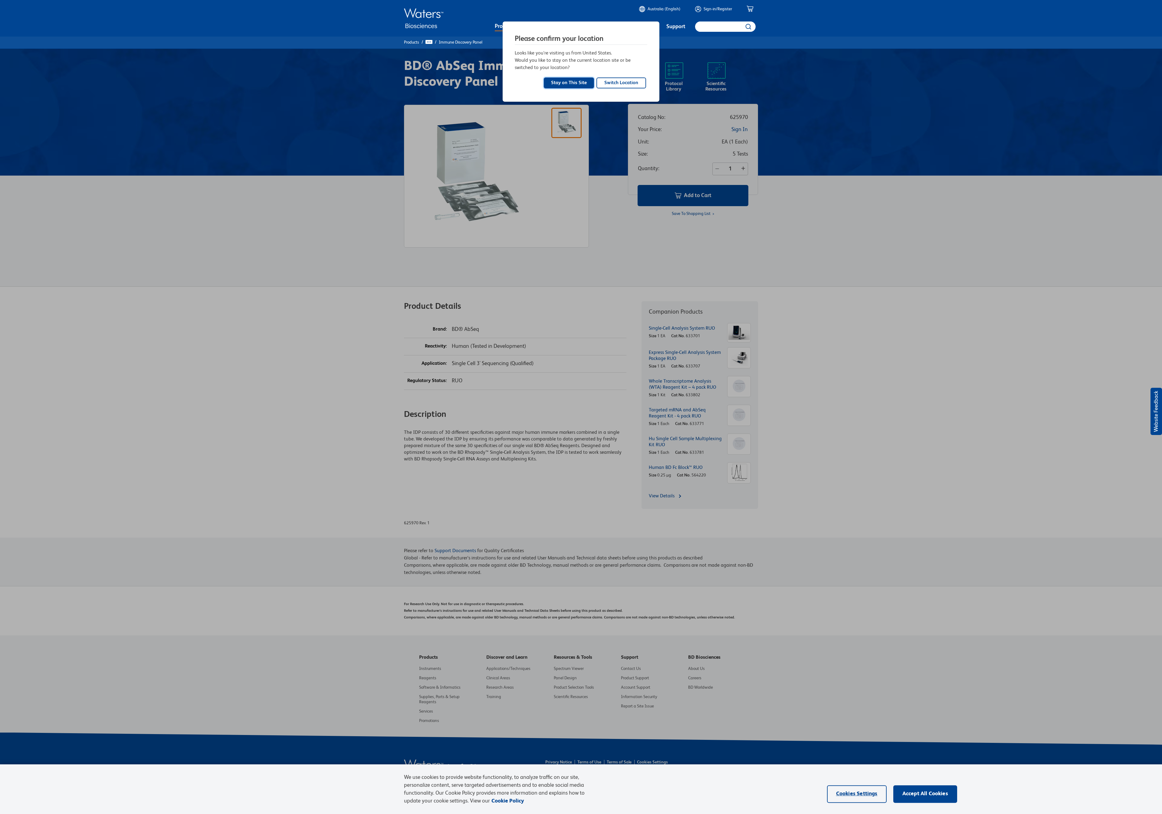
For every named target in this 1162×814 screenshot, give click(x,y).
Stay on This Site (569, 83)
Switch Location (621, 83)
